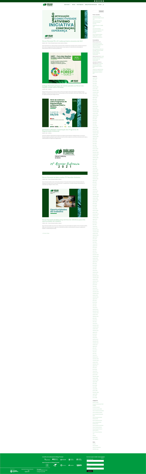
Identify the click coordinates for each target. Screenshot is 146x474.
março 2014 (95, 307)
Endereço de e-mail (90, 459)
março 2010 (95, 371)
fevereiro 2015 (95, 289)
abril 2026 (94, 85)
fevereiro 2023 (95, 148)
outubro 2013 (95, 314)
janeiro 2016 (95, 274)
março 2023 (95, 146)
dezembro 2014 (96, 291)
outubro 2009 (95, 378)
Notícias (73, 4)
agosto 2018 (95, 237)
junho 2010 (95, 369)
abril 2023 (94, 145)
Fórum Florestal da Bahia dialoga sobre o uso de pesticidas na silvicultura (97, 36)
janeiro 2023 (95, 150)
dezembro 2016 (96, 254)
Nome (88, 463)
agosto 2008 (95, 394)
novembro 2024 (96, 111)
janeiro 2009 (95, 390)
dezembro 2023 (96, 131)
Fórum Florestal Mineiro (97, 427)
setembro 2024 (95, 115)
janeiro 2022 (95, 171)
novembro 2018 (96, 231)
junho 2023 (95, 141)
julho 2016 (95, 263)
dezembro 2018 (96, 229)
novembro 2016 (96, 256)
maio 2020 (95, 206)
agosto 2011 (95, 346)
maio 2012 (95, 335)
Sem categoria (95, 439)
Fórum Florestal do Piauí (97, 420)
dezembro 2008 (96, 392)
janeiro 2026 (95, 88)
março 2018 (95, 244)
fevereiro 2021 (95, 191)
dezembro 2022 (96, 152)
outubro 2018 (95, 233)
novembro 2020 (96, 196)
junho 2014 (95, 302)
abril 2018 (94, 242)
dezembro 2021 (96, 173)
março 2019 (95, 226)
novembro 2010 (96, 360)
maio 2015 (95, 286)
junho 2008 (95, 397)
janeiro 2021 (95, 192)
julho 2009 (95, 383)
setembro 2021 (95, 178)
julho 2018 (95, 238)
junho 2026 (95, 81)
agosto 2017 (95, 245)
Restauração (95, 437)
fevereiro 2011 (95, 357)
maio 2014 (95, 304)
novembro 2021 (96, 175)
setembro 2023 (95, 136)
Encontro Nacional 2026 (97, 409)
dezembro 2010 (96, 358)
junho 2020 (95, 205)
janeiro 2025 (95, 108)
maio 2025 (95, 102)
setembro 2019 (95, 217)
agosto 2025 (95, 97)
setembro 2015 (95, 281)
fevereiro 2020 (95, 210)
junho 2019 (95, 222)
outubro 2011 (95, 344)
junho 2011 (95, 349)
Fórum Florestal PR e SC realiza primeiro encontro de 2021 (62, 41)
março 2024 (95, 125)
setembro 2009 (95, 380)
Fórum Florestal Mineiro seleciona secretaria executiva (97, 22)
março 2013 (95, 323)
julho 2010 (95, 367)
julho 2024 (95, 118)
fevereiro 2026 (95, 86)
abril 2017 (94, 251)
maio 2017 (95, 249)
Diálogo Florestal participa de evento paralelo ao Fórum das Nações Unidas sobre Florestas (63, 86)
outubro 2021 (95, 177)
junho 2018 (95, 240)
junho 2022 (95, 162)
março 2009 (95, 388)
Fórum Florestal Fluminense (98, 425)
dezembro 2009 (96, 376)
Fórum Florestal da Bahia (53, 179)
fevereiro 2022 (95, 169)
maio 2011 (95, 351)
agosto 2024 (95, 116)
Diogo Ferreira (95, 69)
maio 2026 (95, 83)
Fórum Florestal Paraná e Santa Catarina (56, 43)
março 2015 (95, 288)
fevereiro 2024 (95, 127)
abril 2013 (94, 321)
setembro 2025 (95, 95)
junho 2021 (95, 184)
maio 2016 (95, 267)
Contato (100, 4)
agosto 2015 (95, 282)
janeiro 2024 (95, 129)
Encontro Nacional (96, 407)
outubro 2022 (95, 155)
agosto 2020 (95, 201)
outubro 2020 (95, 198)
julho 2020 (95, 203)
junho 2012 (95, 334)
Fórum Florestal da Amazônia (98, 410)
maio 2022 (95, 164)
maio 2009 (95, 387)
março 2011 (95, 355)
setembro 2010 (95, 364)
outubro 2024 (95, 113)
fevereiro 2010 (95, 372)
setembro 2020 (95, 199)
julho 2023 (95, 139)
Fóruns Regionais (80, 4)
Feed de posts (95, 445)
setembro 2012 (95, 330)
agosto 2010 (95, 365)
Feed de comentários (97, 447)
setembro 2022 (95, 157)
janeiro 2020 (95, 212)
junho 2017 (95, 247)
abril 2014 (94, 305)
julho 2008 (95, 395)
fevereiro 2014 (95, 309)
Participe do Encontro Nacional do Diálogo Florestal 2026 (98, 18)
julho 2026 (95, 79)
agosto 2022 (95, 159)
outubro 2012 (95, 328)
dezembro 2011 (96, 341)
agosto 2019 (95, 219)
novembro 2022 (96, 154)
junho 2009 (95, 385)
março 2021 (95, 189)
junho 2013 (95, 319)
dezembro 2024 (96, 109)
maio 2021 (95, 185)
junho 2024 (95, 120)
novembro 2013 (96, 312)
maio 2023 (95, 143)
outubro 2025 (95, 94)
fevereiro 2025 (95, 106)
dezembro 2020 (96, 194)
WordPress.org (95, 449)
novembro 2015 (96, 277)
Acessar (94, 443)
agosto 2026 (95, 78)
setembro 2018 (95, 235)
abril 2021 (94, 187)
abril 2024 (94, 124)
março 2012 (95, 337)
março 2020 (95, 208)
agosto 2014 (95, 298)
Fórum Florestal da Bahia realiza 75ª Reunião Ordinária (61, 177)
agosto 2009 (95, 381)
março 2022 (95, 168)
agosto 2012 (95, 332)
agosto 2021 (95, 180)
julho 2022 (95, 161)
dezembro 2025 (96, 90)
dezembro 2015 (96, 275)
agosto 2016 (95, 261)
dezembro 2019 (96, 214)
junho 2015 (95, 284)
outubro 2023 (95, 134)
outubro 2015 (95, 279)
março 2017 (95, 252)
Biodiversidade (95, 402)
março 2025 (95, 104)
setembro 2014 (95, 297)
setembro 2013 (95, 316)
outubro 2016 (95, 258)
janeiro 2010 (95, 374)
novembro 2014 (96, 293)
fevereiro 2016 (95, 272)
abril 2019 (94, 224)
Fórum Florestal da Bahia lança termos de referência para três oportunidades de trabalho (63, 220)
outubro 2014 (95, 295)
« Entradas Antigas (45, 233)
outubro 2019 (95, 215)
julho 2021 (95, 182)
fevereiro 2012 (95, 339)
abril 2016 (94, 268)
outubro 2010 (95, 362)
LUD (93, 433)
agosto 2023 (95, 138)
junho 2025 (95, 101)
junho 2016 (95, 265)
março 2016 (95, 270)
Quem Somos (66, 4)
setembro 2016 (95, 259)
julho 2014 (95, 300)
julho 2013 (95, 318)
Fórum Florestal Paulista (97, 432)
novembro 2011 (96, 342)
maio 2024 (95, 122)
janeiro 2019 (95, 228)
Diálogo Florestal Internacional (91, 4)
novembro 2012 (96, 327)
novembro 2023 (96, 132)
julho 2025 (95, 99)
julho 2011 (95, 348)
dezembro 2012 (96, 325)
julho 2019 (95, 221)
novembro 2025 (96, 92)
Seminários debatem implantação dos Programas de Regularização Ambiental (60, 130)
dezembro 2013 (96, 311)
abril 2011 (94, 353)
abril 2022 (94, 166)
